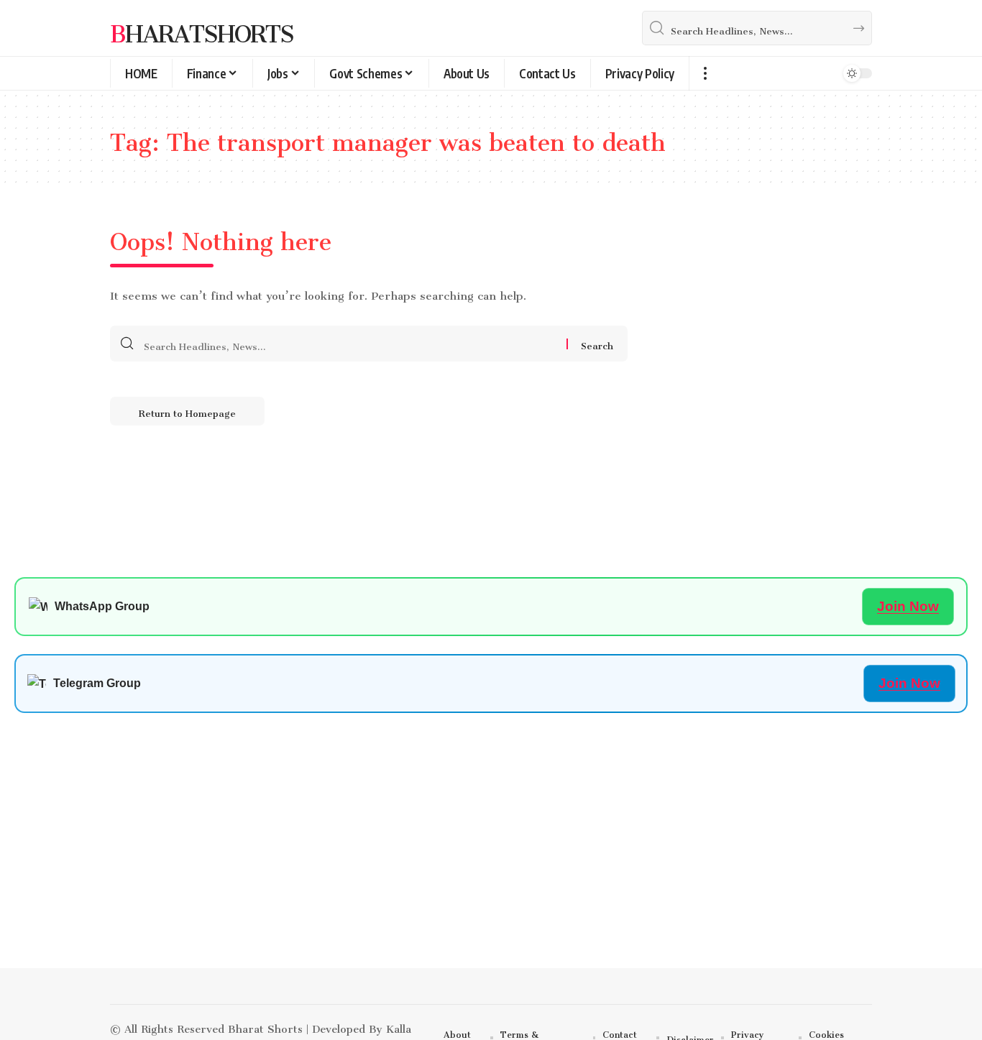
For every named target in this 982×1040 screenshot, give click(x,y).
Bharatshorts (201, 28)
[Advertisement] (445, 867)
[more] (705, 73)
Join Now (908, 606)
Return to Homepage (187, 411)
